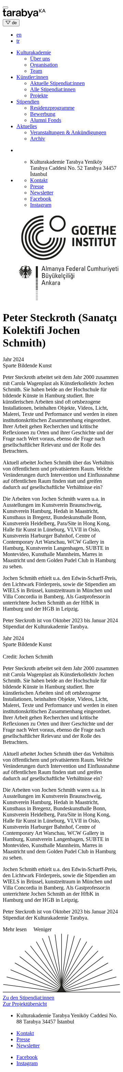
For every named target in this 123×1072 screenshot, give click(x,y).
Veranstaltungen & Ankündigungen (68, 132)
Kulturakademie (33, 52)
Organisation (44, 65)
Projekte (39, 95)
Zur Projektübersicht (25, 1004)
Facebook (40, 199)
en (19, 35)
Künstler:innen (32, 77)
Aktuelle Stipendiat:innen (57, 83)
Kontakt (38, 180)
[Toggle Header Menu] (5, 7)
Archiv (37, 138)
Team (36, 71)
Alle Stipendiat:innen (53, 89)
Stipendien (27, 102)
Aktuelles (26, 126)
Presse (37, 186)
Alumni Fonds (45, 120)
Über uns (40, 59)
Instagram (40, 205)
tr (17, 41)
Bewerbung (42, 114)
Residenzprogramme (52, 108)
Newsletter (41, 192)
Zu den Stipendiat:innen (28, 998)
